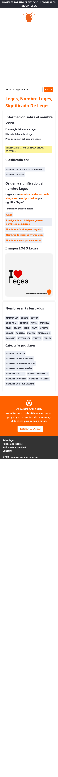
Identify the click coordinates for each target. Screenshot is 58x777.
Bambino (10, 338)
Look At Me (12, 323)
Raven (34, 323)
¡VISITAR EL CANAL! (30, 428)
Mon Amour (44, 333)
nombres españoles (37, 373)
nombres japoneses (16, 378)
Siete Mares (24, 338)
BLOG (34, 5)
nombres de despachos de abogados (25, 169)
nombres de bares (15, 353)
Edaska (47, 338)
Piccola (31, 333)
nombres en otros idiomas (20, 383)
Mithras (44, 328)
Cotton (34, 318)
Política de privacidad (14, 447)
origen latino (29, 198)
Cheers (24, 318)
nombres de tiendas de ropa (21, 363)
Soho (26, 328)
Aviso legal (8, 440)
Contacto (8, 450)
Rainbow (44, 323)
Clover (9, 333)
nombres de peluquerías (19, 368)
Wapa (34, 328)
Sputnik (24, 323)
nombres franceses (39, 378)
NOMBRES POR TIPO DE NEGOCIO (20, 2)
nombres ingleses (15, 373)
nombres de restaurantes (19, 358)
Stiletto (36, 338)
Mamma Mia (12, 318)
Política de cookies (13, 443)
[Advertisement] (29, 53)
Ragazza (20, 333)
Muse (8, 328)
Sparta (17, 328)
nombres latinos (15, 174)
